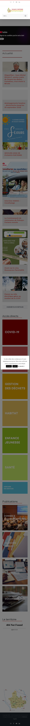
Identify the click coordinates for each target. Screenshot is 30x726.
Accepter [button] (9, 366)
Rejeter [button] (15, 366)
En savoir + (21, 366)
